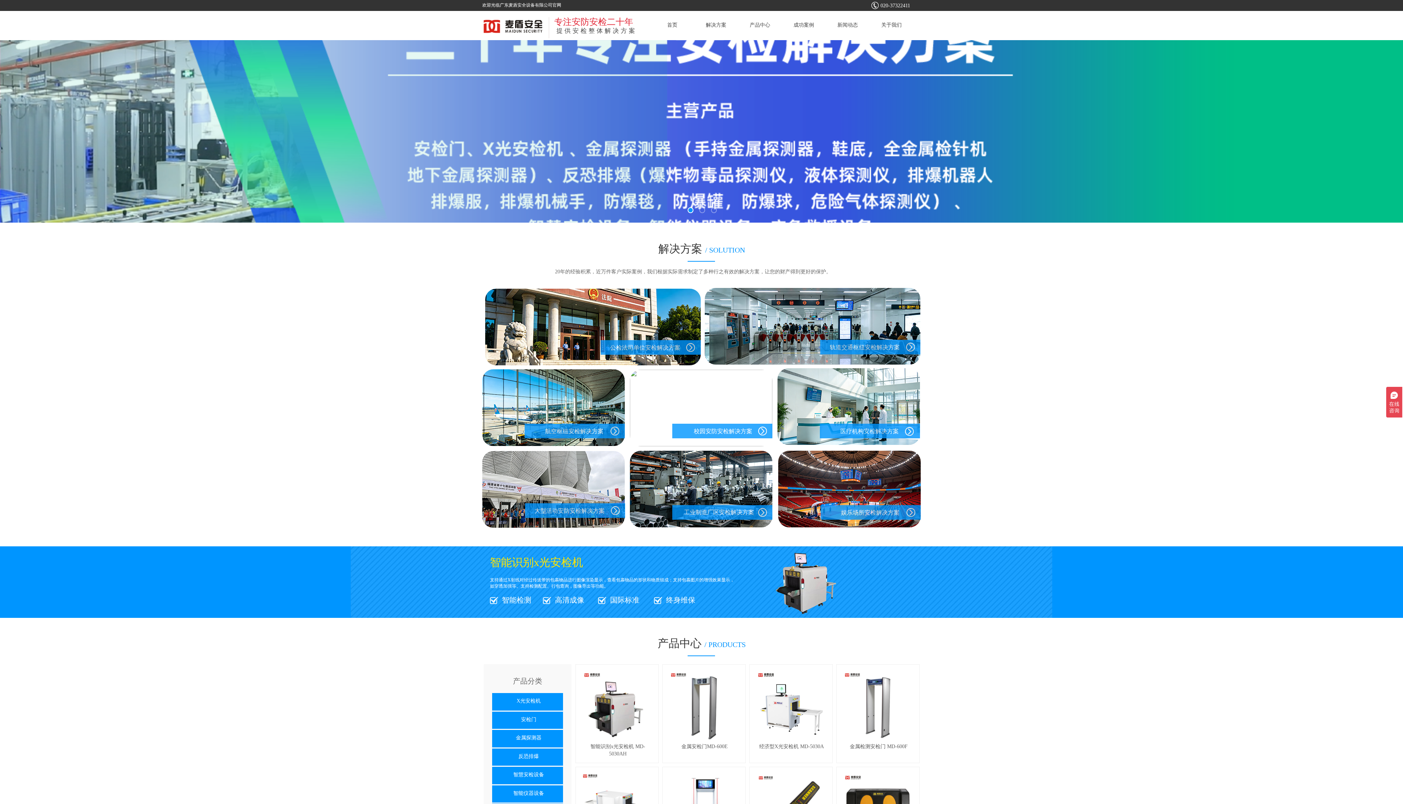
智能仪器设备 (528, 793)
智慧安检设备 (528, 774)
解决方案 (716, 25)
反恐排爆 (528, 756)
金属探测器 (528, 737)
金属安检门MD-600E (704, 746)
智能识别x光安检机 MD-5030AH (617, 750)
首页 (672, 25)
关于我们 (891, 25)
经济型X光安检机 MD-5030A (791, 746)
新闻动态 (847, 25)
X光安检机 (529, 701)
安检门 (528, 719)
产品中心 (760, 25)
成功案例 (804, 25)
